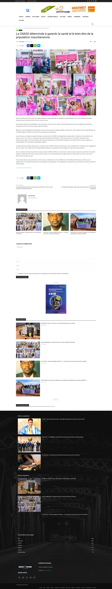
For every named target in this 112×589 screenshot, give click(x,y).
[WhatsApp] (35, 45)
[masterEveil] (17, 41)
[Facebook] (87, 1)
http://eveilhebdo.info (32, 197)
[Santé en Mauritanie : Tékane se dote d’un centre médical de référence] (29, 222)
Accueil (17, 28)
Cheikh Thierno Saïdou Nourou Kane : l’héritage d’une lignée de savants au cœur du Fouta (63, 419)
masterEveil (21, 41)
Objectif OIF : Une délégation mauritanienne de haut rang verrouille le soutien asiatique (62, 437)
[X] (91, 1)
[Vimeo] (94, 1)
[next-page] (19, 237)
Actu (21, 28)
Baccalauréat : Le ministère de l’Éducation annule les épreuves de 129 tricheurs (61, 455)
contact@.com (47, 570)
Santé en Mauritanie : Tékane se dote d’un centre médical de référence (58, 342)
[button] (92, 24)
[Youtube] (96, 1)
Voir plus (55, 399)
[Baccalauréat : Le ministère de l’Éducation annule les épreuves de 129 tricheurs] (29, 462)
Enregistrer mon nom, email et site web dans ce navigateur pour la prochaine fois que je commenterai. (43, 273)
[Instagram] (89, 1)
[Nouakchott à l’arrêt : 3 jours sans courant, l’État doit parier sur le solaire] (28, 331)
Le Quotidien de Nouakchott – (24, 167)
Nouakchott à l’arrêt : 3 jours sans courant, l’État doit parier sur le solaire (58, 323)
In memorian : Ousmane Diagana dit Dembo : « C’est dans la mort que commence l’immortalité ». (64, 361)
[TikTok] (26, 577)
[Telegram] (38, 45)
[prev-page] (17, 237)
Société (20, 30)
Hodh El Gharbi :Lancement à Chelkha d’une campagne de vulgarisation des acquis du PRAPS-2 (63, 380)
